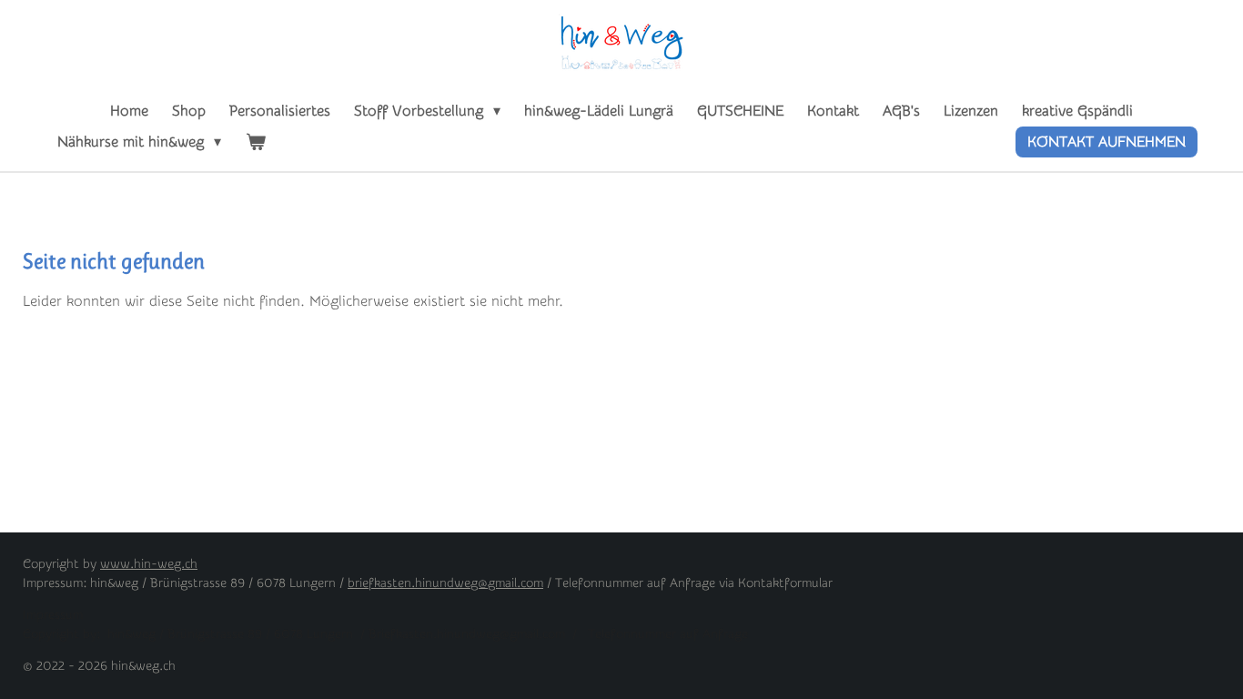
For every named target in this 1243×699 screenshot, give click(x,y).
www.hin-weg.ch (148, 564)
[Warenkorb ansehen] (255, 142)
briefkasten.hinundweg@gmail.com (445, 583)
